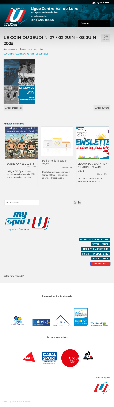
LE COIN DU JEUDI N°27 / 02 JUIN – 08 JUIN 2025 (26, 54)
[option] (21, 158)
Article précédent (13, 108)
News (35, 49)
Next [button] (106, 159)
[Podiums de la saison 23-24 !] (57, 141)
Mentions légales (102, 377)
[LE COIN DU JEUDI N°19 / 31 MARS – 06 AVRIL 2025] (92, 143)
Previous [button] (7, 159)
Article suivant (102, 108)
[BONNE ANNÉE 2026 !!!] (21, 143)
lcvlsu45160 (12, 49)
